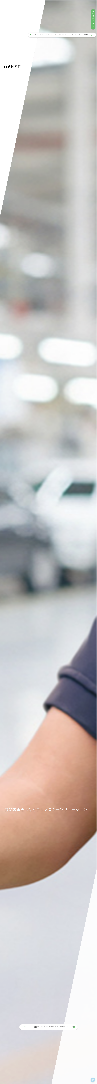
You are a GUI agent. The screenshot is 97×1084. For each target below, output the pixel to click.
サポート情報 (74, 34)
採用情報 (86, 34)
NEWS (24, 1027)
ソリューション (45, 34)
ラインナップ (38, 34)
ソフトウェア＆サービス (55, 34)
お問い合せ (80, 34)
